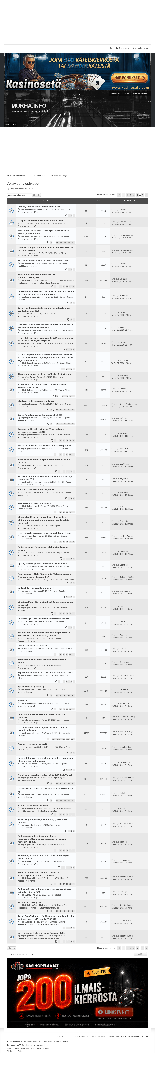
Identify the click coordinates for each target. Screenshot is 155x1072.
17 (73, 542)
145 (73, 242)
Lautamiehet (23, 407)
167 (57, 800)
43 (67, 654)
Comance (33, 608)
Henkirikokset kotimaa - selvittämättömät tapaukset (38, 283)
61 (60, 454)
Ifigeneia (123, 662)
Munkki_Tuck (31, 536)
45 (73, 654)
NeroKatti (123, 433)
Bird (27, 825)
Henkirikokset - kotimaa (27, 266)
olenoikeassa (125, 235)
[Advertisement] (77, 21)
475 (57, 695)
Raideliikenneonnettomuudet (33, 805)
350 (69, 424)
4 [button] (133, 195)
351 (73, 424)
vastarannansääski (34, 492)
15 (67, 542)
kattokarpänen (125, 778)
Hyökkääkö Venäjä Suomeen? (33, 645)
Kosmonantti (34, 390)
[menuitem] (11, 1051)
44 (70, 654)
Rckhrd (122, 842)
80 (67, 286)
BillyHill (123, 479)
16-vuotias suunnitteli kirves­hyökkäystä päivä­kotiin (44, 374)
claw (121, 506)
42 (64, 654)
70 (70, 512)
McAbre (32, 936)
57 (64, 884)
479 (73, 695)
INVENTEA (36, 1048)
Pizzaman (33, 404)
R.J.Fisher (124, 360)
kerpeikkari (124, 703)
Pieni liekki (30, 580)
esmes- (29, 591)
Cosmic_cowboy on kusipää (32, 744)
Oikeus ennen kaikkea (38, 482)
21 (73, 614)
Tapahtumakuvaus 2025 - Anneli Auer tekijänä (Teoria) (45, 672)
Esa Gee (123, 464)
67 (60, 512)
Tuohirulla (30, 622)
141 (57, 242)
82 (73, 286)
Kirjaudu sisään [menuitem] (141, 48)
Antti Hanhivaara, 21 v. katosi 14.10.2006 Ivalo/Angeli (45, 775)
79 (64, 286)
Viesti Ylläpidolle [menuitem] (99, 1036)
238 (69, 410)
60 (64, 709)
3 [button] (130, 195)
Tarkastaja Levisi (36, 297)
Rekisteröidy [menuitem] (124, 48)
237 (65, 410)
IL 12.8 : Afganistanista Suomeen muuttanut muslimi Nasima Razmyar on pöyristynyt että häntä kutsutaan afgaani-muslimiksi (45, 357)
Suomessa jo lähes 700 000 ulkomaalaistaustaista (43, 619)
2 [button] (127, 195)
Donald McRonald (127, 404)
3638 (63, 739)
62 (64, 454)
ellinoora (32, 263)
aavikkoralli (124, 210)
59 (60, 709)
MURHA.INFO (29, 106)
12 (67, 814)
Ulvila (71, 580)
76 (60, 441)
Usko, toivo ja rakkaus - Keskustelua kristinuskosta (44, 533)
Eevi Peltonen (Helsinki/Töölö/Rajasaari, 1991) (41, 933)
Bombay (32, 506)
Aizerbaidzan (34, 733)
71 (73, 512)
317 (57, 911)
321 (73, 911)
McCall (29, 665)
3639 (67, 739)
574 (61, 783)
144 (69, 242)
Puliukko (32, 449)
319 (65, 911)
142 (61, 242)
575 (65, 783)
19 (67, 614)
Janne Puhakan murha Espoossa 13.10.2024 (40, 415)
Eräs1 (28, 314)
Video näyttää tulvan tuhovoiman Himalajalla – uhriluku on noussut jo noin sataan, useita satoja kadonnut (43, 520)
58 (67, 884)
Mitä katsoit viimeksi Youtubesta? (35, 503)
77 (64, 441)
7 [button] (142, 195)
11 (73, 396)
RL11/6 (122, 296)
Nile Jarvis (30, 377)
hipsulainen (34, 435)
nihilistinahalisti (126, 676)
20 (70, 614)
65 (73, 454)
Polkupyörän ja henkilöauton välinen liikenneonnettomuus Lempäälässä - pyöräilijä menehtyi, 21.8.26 (42, 839)
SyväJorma (33, 236)
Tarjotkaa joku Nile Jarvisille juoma (36, 489)
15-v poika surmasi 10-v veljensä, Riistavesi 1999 (43, 260)
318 (61, 911)
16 (70, 542)
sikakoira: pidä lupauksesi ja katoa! (36, 401)
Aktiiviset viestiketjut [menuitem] (141, 93)
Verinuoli (123, 551)
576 (69, 783)
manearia (123, 762)
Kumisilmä (23, 700)
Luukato (123, 389)
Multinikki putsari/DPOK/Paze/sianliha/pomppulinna (44, 446)
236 (61, 410)
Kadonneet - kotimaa (26, 641)
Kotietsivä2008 (126, 577)
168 (61, 800)
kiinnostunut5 (125, 732)
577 (73, 783)
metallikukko (34, 878)
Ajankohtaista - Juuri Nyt (28, 212)
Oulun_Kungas (126, 521)
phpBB (36, 1042)
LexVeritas (124, 591)
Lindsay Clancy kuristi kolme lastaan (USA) (40, 206)
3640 (72, 739)
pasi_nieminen (35, 363)
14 (64, 542)
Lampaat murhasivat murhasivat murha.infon (41, 220)
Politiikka (21, 300)
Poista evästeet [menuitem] (115, 1036)
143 (65, 242)
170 (69, 800)
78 (60, 286)
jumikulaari (33, 808)
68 (64, 512)
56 (60, 884)
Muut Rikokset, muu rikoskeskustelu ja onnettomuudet (40, 811)
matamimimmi (125, 921)
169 (65, 800)
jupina (122, 279)
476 (61, 695)
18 (64, 614)
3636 (53, 739)
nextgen (46, 1048)
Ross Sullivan (125, 824)
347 (57, 424)
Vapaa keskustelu (25, 509)
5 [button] (137, 195)
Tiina (31, 778)
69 (67, 512)
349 (65, 424)
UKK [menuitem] (7, 125)
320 (69, 911)
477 (65, 695)
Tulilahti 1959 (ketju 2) (29, 902)
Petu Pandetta (35, 675)
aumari (122, 622)
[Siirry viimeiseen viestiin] (130, 209)
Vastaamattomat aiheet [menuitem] (120, 93)
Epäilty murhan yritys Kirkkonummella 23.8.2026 (42, 564)
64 (70, 454)
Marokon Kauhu (35, 209)
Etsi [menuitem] (14, 125)
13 (60, 542)
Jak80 (122, 418)
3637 (58, 739)
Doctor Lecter (34, 280)
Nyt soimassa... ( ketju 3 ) (31, 686)
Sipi (121, 327)
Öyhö (28, 526)
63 (67, 454)
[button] (119, 195)
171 (73, 800)
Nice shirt (33, 418)
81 (70, 286)
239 (73, 410)
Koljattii (123, 565)
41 (60, 654)
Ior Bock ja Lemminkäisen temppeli (36, 588)
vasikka (29, 922)
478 (69, 695)
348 (61, 424)
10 (70, 396)
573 (57, 783)
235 (57, 410)
